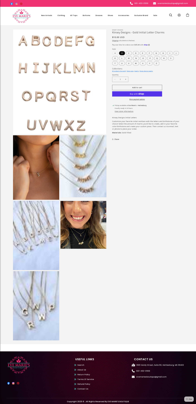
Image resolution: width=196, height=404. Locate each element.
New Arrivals (46, 15)
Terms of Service (85, 379)
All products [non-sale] (119, 71)
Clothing (61, 15)
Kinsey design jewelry (146, 71)
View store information (124, 111)
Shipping (115, 41)
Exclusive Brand (141, 15)
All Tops (73, 15)
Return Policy (83, 374)
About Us (81, 369)
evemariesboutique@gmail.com (173, 3)
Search (80, 365)
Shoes (110, 15)
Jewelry (136, 71)
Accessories (123, 15)
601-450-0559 (141, 3)
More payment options (137, 99)
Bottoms (86, 15)
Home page (130, 71)
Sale (155, 15)
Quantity (115, 75)
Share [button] (116, 139)
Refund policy (83, 384)
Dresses (99, 15)
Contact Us (82, 389)
